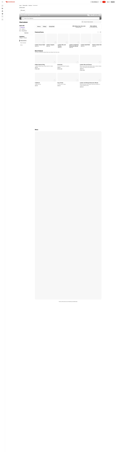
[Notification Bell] (101, 2)
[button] (100, 2)
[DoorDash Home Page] (10, 1)
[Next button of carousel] (100, 32)
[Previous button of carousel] (98, 32)
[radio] (39, 26)
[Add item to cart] (44, 42)
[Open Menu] (2, 2)
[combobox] (61, 18)
